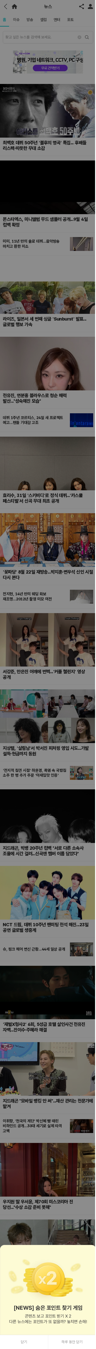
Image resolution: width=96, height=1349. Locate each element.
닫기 (24, 1342)
